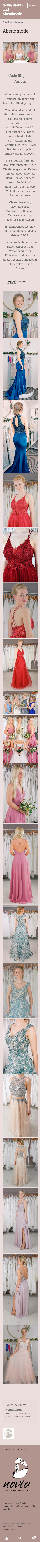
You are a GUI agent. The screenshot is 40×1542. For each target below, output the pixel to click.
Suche (20, 1538)
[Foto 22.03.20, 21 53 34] (20, 1162)
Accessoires (9, 1506)
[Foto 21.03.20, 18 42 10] (20, 793)
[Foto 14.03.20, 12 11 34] (20, 369)
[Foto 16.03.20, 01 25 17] (20, 610)
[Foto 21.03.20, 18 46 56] (20, 864)
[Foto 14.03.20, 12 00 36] (20, 314)
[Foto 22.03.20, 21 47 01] (20, 1220)
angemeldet (19, 1413)
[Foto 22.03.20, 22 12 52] (20, 1354)
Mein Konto (6, 1538)
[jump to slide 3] (21, 60)
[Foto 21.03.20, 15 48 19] (20, 934)
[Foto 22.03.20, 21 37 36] (20, 1105)
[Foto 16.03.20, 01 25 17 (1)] (20, 702)
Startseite (8, 22)
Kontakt (11, 1509)
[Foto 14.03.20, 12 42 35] (20, 436)
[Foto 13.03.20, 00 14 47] (20, 751)
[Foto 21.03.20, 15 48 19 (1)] (20, 990)
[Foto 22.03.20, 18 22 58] (20, 1046)
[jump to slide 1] (17, 60)
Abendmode (20, 1503)
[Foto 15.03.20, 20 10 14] (20, 555)
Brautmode (9, 1503)
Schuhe (19, 1506)
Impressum (21, 1449)
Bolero (27, 1506)
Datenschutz (9, 1449)
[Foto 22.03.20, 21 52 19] (20, 1289)
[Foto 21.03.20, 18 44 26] (20, 665)
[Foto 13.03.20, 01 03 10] (20, 727)
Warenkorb (31, 1536)
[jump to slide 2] (19, 60)
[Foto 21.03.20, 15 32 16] (20, 500)
